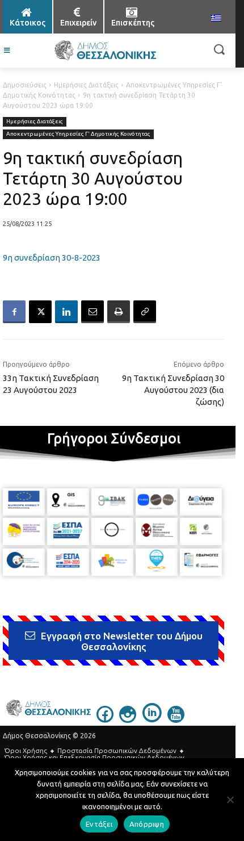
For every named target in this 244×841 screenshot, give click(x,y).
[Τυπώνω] (118, 311)
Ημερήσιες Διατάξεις (86, 85)
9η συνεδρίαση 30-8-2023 (51, 257)
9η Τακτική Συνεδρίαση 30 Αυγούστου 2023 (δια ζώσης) (173, 390)
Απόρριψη (146, 824)
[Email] (92, 311)
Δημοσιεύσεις (25, 85)
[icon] (105, 719)
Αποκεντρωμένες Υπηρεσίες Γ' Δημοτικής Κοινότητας (78, 134)
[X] (40, 311)
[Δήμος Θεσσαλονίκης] (105, 51)
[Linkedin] (66, 311)
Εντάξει (99, 824)
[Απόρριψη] (229, 799)
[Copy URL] (144, 311)
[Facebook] (14, 311)
